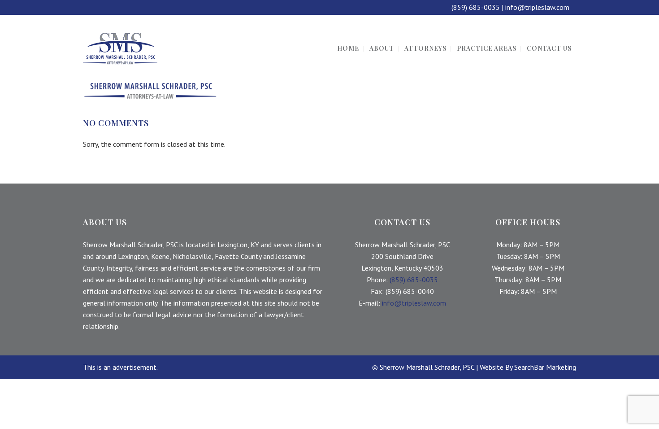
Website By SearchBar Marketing (528, 367)
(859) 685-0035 (475, 7)
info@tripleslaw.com (537, 7)
